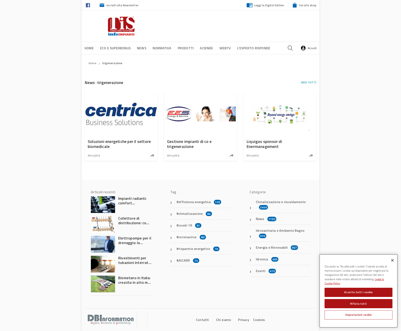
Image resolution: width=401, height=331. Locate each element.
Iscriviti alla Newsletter (122, 5)
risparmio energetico (198, 248)
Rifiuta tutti (358, 303)
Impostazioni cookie (358, 315)
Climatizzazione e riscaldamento (281, 204)
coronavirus (191, 236)
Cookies (259, 319)
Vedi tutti (308, 82)
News (141, 48)
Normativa (162, 48)
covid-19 (189, 225)
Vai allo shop (307, 5)
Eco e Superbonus (115, 48)
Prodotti (186, 48)
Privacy (243, 319)
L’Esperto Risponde (253, 48)
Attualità (94, 155)
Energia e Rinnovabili (276, 247)
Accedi (312, 48)
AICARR (188, 260)
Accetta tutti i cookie (358, 292)
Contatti (202, 319)
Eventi (265, 270)
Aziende (206, 48)
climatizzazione (195, 213)
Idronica (266, 259)
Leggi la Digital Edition (269, 5)
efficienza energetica (199, 201)
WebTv (225, 48)
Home (89, 48)
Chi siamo (223, 319)
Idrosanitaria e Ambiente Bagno (280, 233)
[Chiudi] (392, 260)
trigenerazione (112, 63)
